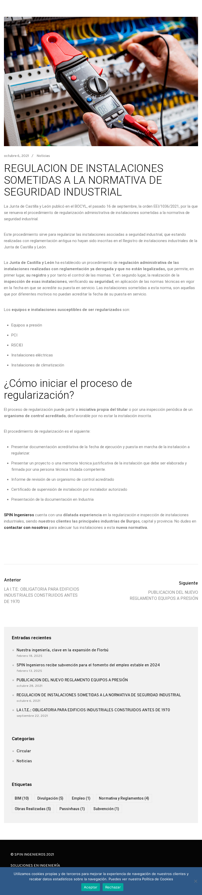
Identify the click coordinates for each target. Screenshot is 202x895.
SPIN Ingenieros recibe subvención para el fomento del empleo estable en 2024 (88, 665)
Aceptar (90, 887)
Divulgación (50, 798)
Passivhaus (72, 809)
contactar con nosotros (26, 527)
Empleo (81, 798)
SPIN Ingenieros (19, 515)
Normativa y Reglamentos (124, 798)
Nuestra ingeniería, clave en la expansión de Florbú (62, 650)
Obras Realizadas (33, 809)
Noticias (43, 156)
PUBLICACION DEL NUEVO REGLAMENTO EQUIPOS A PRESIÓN (72, 680)
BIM (22, 798)
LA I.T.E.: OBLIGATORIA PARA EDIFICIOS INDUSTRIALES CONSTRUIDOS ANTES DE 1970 (93, 710)
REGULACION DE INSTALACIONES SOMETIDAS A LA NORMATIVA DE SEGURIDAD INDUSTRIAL (99, 695)
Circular (24, 751)
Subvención (106, 809)
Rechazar (113, 887)
